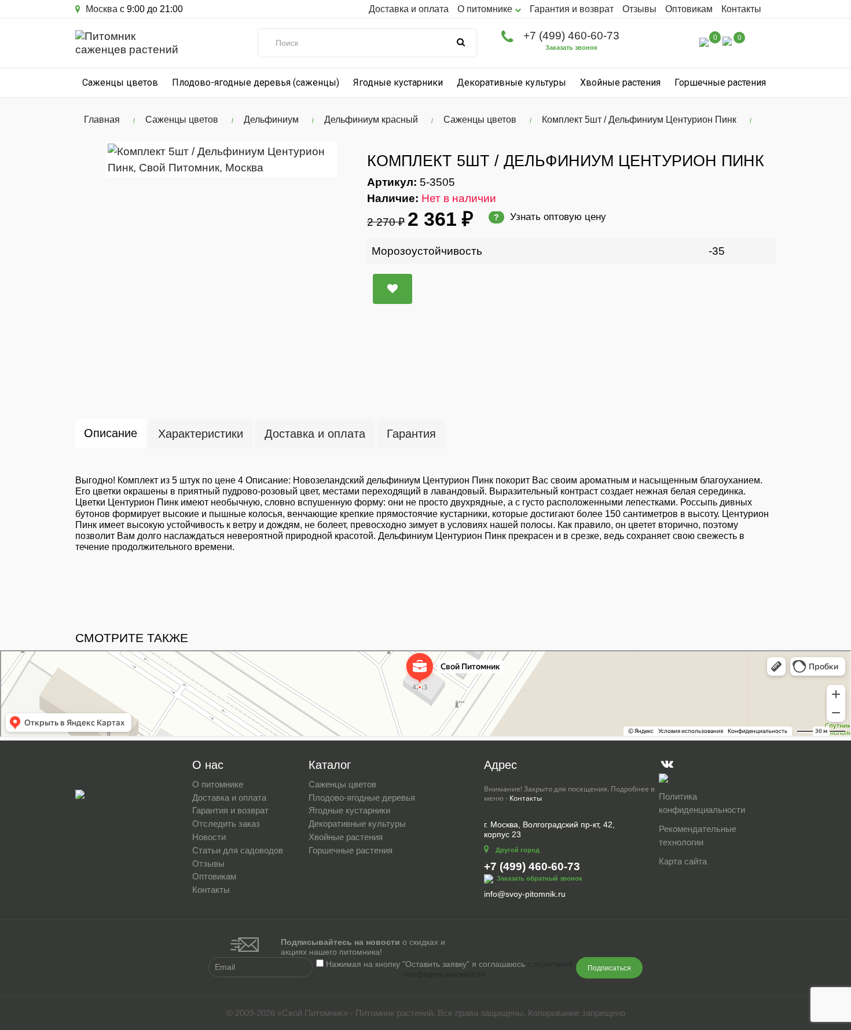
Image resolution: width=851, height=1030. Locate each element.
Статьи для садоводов (237, 850)
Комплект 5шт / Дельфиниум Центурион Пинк (639, 119)
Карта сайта (683, 861)
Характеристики (200, 433)
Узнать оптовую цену (550, 216)
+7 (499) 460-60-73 (571, 36)
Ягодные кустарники (398, 82)
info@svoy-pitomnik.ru (525, 894)
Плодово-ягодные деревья (362, 797)
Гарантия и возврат (572, 9)
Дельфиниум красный (371, 119)
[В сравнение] (392, 289)
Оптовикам (689, 9)
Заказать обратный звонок (539, 878)
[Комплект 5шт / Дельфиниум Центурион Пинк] (221, 159)
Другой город (518, 849)
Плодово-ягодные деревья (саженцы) (255, 82)
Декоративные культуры (511, 82)
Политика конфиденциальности (702, 803)
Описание (110, 433)
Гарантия (411, 433)
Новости (209, 837)
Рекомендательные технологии (697, 835)
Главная (102, 119)
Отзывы (639, 9)
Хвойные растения (620, 82)
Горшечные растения (720, 82)
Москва (100, 9)
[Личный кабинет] (679, 44)
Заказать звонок (571, 47)
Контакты (741, 9)
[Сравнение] (704, 41)
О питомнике (217, 784)
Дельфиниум (271, 119)
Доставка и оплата (409, 9)
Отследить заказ (226, 824)
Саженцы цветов (120, 82)
